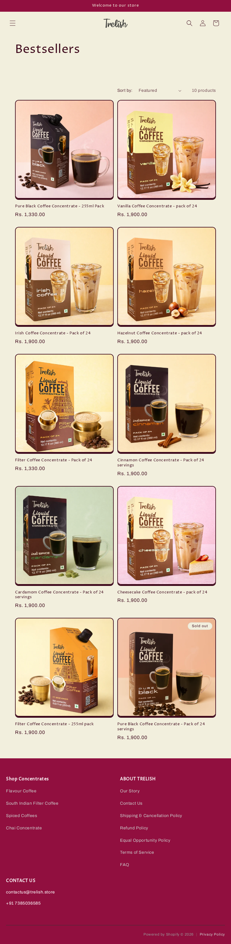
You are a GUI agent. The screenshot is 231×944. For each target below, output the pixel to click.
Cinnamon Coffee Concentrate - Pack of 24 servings (160, 463)
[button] (12, 23)
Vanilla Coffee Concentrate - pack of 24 (157, 206)
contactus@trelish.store (30, 892)
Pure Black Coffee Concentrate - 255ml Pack (59, 206)
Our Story (130, 791)
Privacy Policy (212, 934)
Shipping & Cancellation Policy (151, 815)
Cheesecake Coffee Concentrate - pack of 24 (162, 592)
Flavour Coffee (21, 791)
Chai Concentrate (24, 828)
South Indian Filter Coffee (32, 803)
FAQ (124, 864)
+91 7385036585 (23, 903)
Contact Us (131, 803)
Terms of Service (137, 852)
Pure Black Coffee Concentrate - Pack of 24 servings (161, 727)
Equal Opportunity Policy (145, 840)
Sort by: (125, 90)
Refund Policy (134, 828)
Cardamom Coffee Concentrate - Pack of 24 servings (59, 595)
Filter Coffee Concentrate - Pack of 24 (53, 460)
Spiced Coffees (21, 815)
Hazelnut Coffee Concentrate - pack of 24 (159, 333)
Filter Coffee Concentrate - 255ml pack (54, 724)
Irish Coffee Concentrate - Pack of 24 (53, 333)
